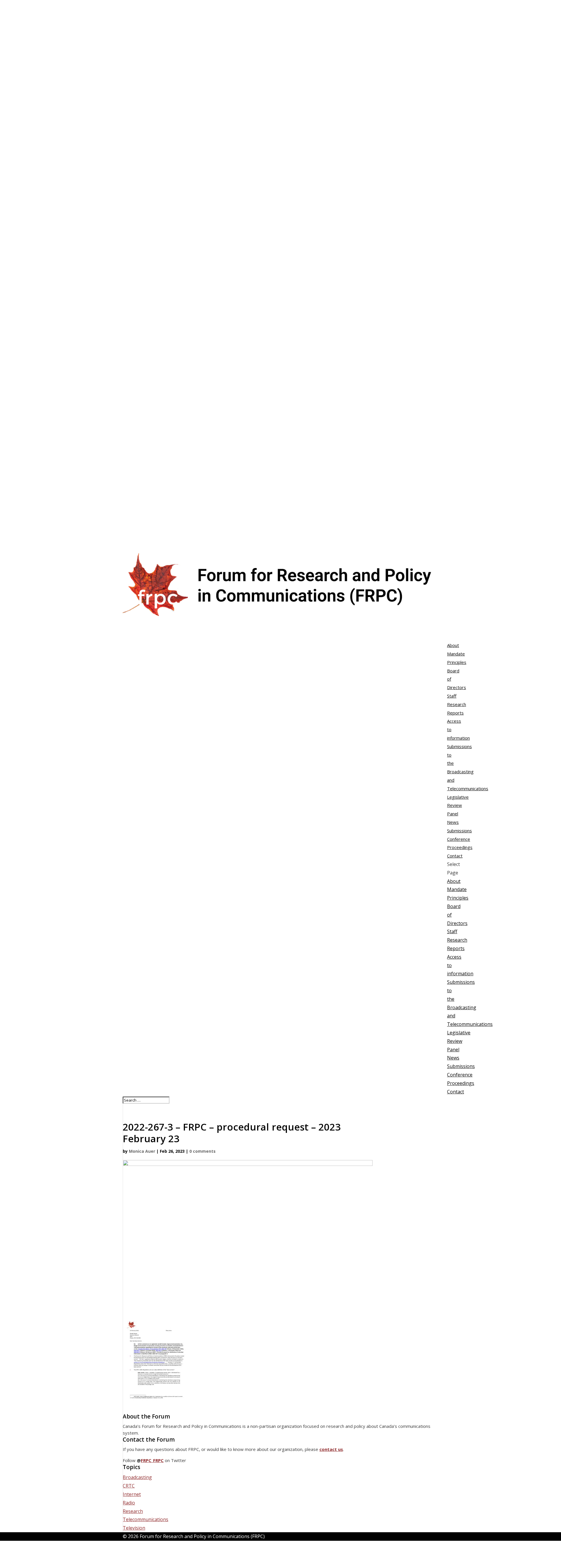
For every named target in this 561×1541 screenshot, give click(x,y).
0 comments (202, 1151)
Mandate (456, 654)
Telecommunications (145, 1519)
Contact (455, 1091)
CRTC (129, 1486)
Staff (451, 696)
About (453, 881)
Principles (456, 662)
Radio (129, 1502)
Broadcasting (137, 1477)
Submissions (461, 1066)
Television (134, 1528)
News (453, 1058)
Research (457, 940)
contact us (331, 1449)
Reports (455, 713)
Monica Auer (142, 1151)
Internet (132, 1494)
